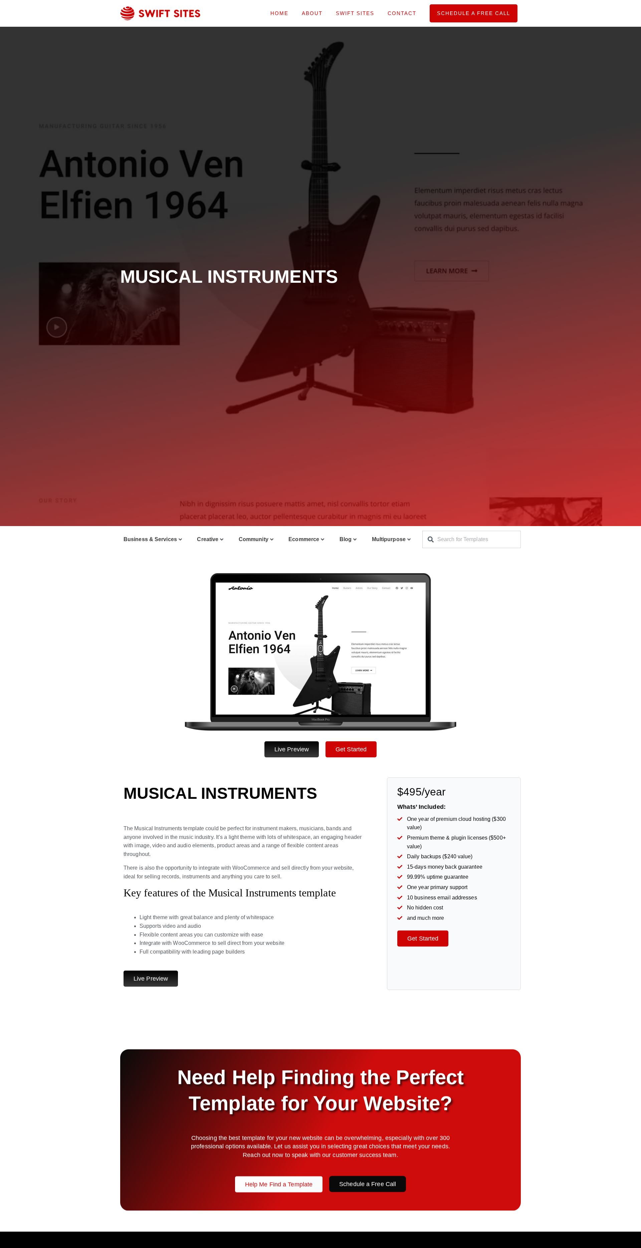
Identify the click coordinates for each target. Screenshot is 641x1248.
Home (279, 13)
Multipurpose (389, 539)
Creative (207, 539)
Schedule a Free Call (473, 13)
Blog (346, 539)
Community (253, 539)
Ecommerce (303, 539)
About (312, 13)
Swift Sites (355, 13)
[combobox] (471, 539)
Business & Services (150, 539)
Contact (402, 13)
